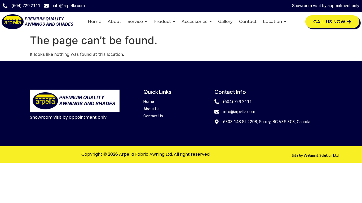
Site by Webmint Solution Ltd (315, 155)
